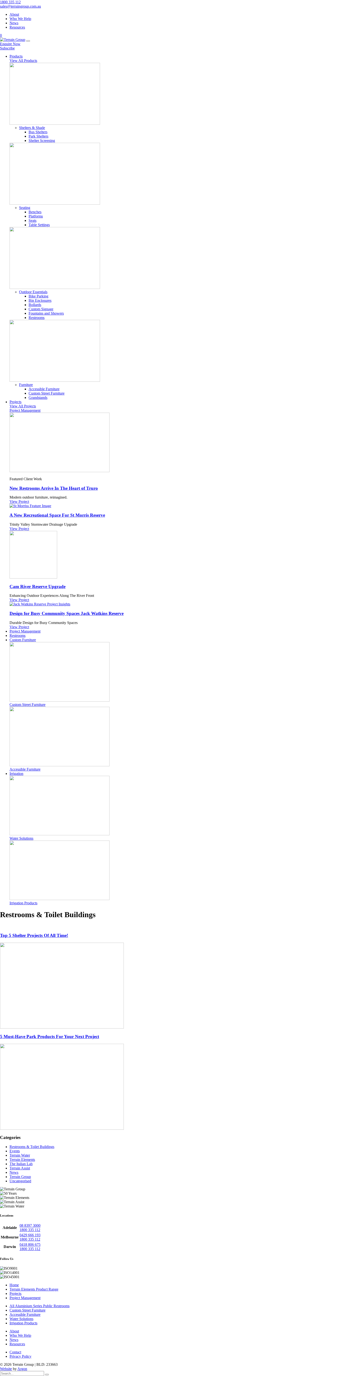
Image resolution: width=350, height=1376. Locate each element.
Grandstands (38, 398)
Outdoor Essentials (33, 292)
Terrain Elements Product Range (34, 1289)
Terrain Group (20, 1177)
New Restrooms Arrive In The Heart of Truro (54, 488)
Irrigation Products (23, 1323)
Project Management (25, 410)
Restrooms (37, 318)
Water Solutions (21, 1319)
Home (14, 1285)
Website (6, 1369)
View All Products (23, 61)
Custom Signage (41, 309)
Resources (17, 27)
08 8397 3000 (30, 1225)
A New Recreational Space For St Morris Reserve (57, 515)
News (14, 23)
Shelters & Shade (32, 128)
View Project (19, 502)
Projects (15, 1294)
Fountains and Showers (46, 313)
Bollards (35, 305)
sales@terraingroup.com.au (20, 6)
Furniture (26, 385)
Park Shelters (38, 136)
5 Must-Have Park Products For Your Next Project (49, 1036)
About (14, 14)
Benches (35, 212)
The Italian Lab (21, 1164)
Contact (15, 1352)
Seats (32, 220)
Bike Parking (38, 296)
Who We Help (20, 19)
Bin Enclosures (40, 300)
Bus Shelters (38, 132)
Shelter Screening (42, 141)
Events (15, 1151)
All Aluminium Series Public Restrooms (40, 1306)
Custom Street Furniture (47, 393)
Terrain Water (20, 1155)
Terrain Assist (20, 1168)
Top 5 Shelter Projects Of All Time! (34, 935)
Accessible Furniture (44, 389)
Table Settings (39, 225)
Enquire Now (10, 44)
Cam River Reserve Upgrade (37, 586)
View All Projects (23, 406)
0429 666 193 (30, 1235)
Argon (22, 1369)
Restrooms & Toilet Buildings (32, 1147)
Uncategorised (20, 1181)
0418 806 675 (30, 1244)
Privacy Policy (20, 1356)
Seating (24, 208)
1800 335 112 (10, 2)
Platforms (36, 216)
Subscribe (7, 48)
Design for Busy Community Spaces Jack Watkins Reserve (67, 613)
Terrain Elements (22, 1160)
